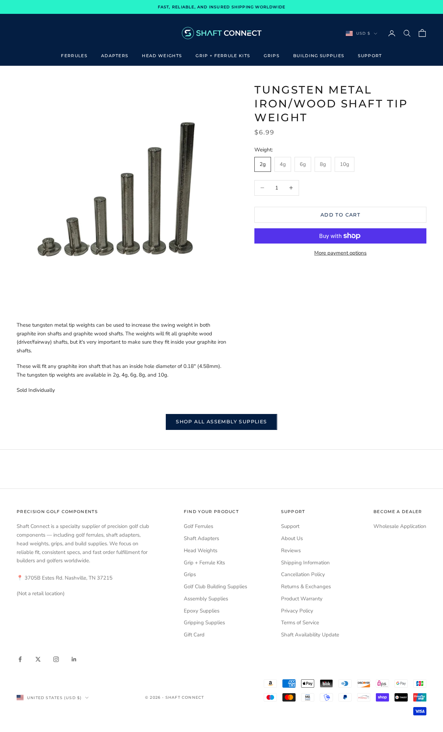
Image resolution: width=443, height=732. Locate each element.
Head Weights (162, 55)
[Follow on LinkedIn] (74, 659)
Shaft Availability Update (310, 634)
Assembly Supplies (206, 598)
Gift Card (194, 634)
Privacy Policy (297, 610)
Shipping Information (305, 562)
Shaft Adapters (201, 538)
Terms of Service (300, 622)
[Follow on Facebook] (20, 659)
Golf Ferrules (198, 526)
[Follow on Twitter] (38, 659)
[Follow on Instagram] (56, 659)
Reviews (291, 550)
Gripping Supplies (204, 622)
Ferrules (74, 55)
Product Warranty (302, 598)
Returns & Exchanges (306, 586)
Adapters (114, 55)
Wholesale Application (399, 526)
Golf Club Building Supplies (215, 586)
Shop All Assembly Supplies (221, 421)
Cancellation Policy (303, 574)
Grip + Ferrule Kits (223, 55)
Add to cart (340, 214)
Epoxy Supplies (201, 610)
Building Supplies (318, 55)
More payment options (340, 252)
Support (370, 55)
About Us (292, 538)
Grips (271, 55)
